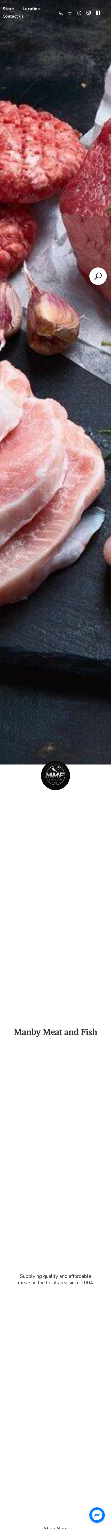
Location (31, 9)
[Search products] (98, 276)
